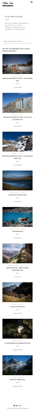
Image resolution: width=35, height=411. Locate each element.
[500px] (20, 405)
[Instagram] (18, 405)
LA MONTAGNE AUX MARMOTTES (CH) (17, 343)
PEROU (23, 192)
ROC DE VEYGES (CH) (17, 306)
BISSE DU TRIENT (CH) (17, 379)
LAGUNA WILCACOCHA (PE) (17, 195)
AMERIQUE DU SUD (15, 192)
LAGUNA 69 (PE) (17, 231)
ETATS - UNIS (24, 265)
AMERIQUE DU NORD (13, 265)
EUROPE (15, 76)
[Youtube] (16, 405)
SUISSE (20, 76)
